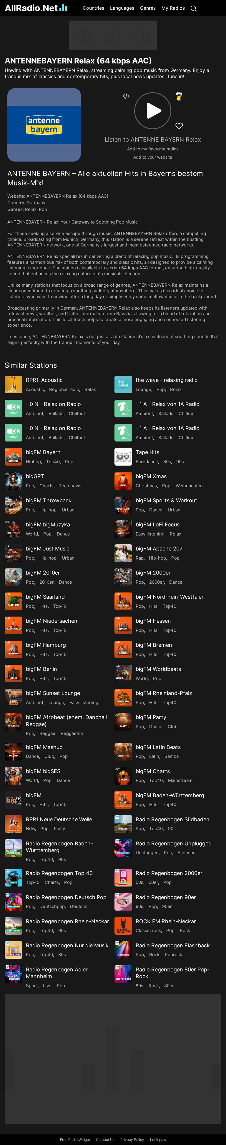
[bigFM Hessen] (123, 625)
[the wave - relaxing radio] (123, 384)
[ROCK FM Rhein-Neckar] (123, 926)
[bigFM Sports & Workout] (123, 505)
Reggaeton (72, 733)
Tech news (70, 485)
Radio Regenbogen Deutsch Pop (66, 897)
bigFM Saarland (45, 597)
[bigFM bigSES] (13, 776)
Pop (43, 209)
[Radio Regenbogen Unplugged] (123, 848)
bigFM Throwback (49, 500)
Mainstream (180, 780)
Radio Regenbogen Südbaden (173, 819)
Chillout (77, 413)
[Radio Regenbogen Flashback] (123, 950)
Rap (140, 558)
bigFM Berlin (41, 669)
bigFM (33, 795)
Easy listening (150, 534)
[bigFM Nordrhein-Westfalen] (123, 601)
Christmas (146, 485)
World (32, 534)
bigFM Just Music (47, 548)
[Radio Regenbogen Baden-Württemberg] (13, 848)
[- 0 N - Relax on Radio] (13, 408)
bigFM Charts (153, 771)
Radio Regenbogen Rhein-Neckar (67, 921)
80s (167, 461)
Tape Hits (147, 452)
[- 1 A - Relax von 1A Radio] (123, 408)
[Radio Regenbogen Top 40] (13, 878)
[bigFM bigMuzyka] (13, 529)
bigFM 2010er (43, 573)
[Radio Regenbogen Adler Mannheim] (13, 974)
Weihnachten (189, 485)
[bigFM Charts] (123, 776)
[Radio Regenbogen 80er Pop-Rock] (123, 974)
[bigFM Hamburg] (13, 649)
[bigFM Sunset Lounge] (13, 697)
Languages (122, 8)
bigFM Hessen (153, 621)
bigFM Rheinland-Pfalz (164, 693)
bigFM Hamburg (46, 645)
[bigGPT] (13, 481)
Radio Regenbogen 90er (166, 897)
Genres (148, 8)
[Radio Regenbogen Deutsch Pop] (13, 902)
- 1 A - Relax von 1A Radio (168, 404)
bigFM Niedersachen (51, 621)
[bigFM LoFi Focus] (123, 529)
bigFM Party (151, 717)
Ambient (34, 413)
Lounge (143, 389)
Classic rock (148, 930)
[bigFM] (13, 800)
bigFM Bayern (43, 452)
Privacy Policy (132, 1139)
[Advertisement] (113, 35)
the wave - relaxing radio (167, 380)
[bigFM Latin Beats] (123, 751)
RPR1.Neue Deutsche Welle (59, 819)
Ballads (56, 413)
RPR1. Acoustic (44, 380)
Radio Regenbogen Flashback (173, 945)
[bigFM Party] (123, 722)
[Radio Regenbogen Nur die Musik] (13, 950)
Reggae (47, 733)
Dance (155, 510)
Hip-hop (47, 510)
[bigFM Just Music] (13, 553)
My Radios (173, 8)
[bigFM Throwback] (13, 505)
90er (167, 906)
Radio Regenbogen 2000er (169, 873)
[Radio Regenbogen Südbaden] (123, 824)
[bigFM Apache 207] (123, 553)
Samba (171, 756)
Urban (68, 510)
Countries (93, 8)
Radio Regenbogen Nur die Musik (67, 945)
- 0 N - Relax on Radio (53, 404)
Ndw (30, 828)
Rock (185, 930)
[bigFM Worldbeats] (123, 673)
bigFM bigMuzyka (48, 524)
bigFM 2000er (153, 573)
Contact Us (105, 1139)
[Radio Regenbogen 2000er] (123, 878)
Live (47, 985)
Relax (30, 209)
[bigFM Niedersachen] (13, 625)
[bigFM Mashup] (13, 751)
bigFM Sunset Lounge (53, 693)
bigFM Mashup (44, 747)
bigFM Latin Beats (158, 747)
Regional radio (64, 389)
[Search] (194, 8)
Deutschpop (52, 906)
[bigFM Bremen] (123, 649)
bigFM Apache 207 (159, 548)
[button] (152, 110)
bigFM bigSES (43, 771)
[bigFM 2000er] (123, 577)
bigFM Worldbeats (158, 669)
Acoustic (35, 389)
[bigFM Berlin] (13, 673)
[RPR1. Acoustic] (13, 384)
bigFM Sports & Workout (166, 500)
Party (59, 828)
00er (153, 882)
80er (169, 985)
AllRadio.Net (31, 8)
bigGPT (35, 476)
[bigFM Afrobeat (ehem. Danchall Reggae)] (13, 722)
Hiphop (33, 461)
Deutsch (78, 906)
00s (139, 882)
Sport (32, 985)
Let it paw (158, 1139)
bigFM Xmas (151, 476)
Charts (46, 485)
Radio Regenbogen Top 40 (59, 873)
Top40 (53, 461)
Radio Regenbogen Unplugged (174, 843)
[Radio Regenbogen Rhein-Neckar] (13, 926)
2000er (156, 582)
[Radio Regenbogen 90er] (123, 902)
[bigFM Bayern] (13, 457)
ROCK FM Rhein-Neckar (166, 921)
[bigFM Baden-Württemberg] (123, 800)
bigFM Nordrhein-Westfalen (170, 597)
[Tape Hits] (123, 457)
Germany (35, 202)
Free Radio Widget (75, 1139)
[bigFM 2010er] (13, 577)
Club (172, 726)
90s (180, 461)
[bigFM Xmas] (123, 481)
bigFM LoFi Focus (158, 524)
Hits (43, 606)
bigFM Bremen (154, 645)
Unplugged (147, 852)
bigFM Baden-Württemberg (170, 795)
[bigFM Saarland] (13, 601)
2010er (46, 582)
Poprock (173, 954)
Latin (154, 756)
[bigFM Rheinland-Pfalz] (123, 697)
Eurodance (147, 461)
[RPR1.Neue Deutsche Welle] (13, 824)
